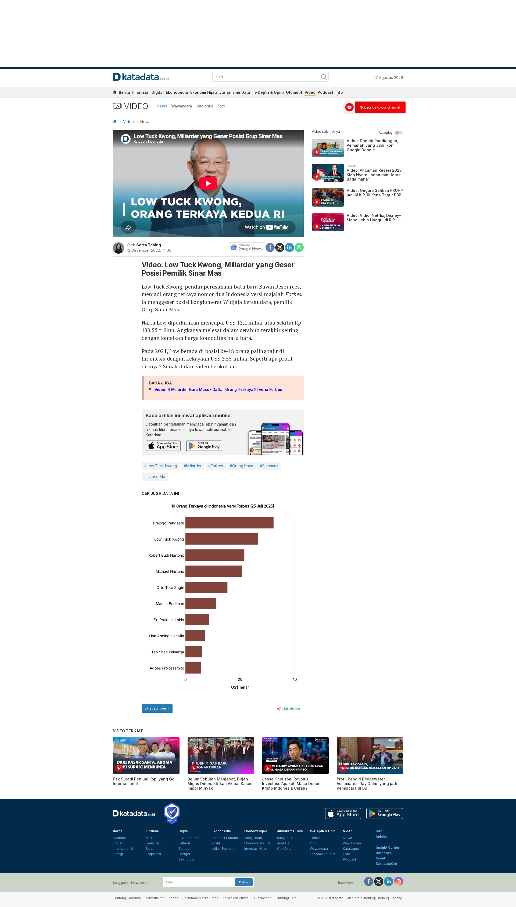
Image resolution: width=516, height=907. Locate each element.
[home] (115, 93)
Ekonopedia (177, 92)
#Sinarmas (269, 465)
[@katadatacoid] (398, 881)
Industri (118, 843)
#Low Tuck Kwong (160, 465)
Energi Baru (253, 838)
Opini (314, 843)
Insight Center (388, 847)
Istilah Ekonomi (223, 849)
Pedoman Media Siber (200, 898)
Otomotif (294, 92)
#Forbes (215, 465)
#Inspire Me (154, 476)
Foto (221, 106)
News (161, 106)
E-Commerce (189, 838)
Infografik (284, 838)
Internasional (123, 849)
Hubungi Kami (287, 898)
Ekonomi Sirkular (257, 843)
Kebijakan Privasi (236, 898)
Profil (216, 843)
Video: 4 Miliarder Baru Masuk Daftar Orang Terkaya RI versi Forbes (218, 389)
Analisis (283, 843)
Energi (118, 854)
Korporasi (153, 854)
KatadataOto (386, 864)
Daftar (243, 882)
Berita (124, 92)
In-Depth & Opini (268, 92)
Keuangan (154, 843)
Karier (173, 898)
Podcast (325, 92)
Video (310, 92)
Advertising (155, 898)
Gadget (184, 854)
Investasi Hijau (255, 849)
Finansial (140, 92)
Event (380, 858)
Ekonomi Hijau (203, 92)
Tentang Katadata (127, 898)
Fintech (184, 843)
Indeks (381, 836)
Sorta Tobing (148, 245)
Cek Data (284, 849)
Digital (158, 92)
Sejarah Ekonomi (225, 838)
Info (339, 92)
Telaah (315, 838)
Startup (184, 849)
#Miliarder (193, 465)
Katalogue (205, 106)
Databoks (384, 853)
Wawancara (181, 106)
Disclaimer (262, 898)
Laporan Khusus (322, 854)
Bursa (150, 849)
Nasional (120, 838)
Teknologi (186, 859)
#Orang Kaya (241, 465)
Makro (151, 838)
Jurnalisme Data (234, 92)
